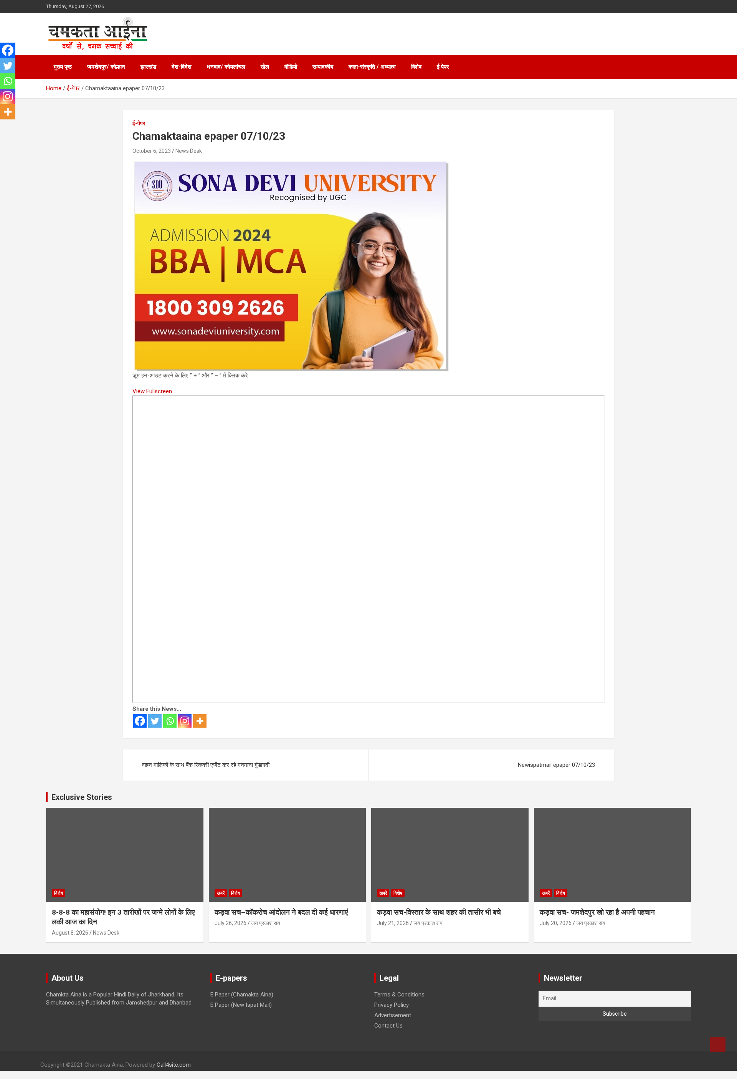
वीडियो (290, 66)
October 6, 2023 (151, 151)
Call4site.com (174, 1064)
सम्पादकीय (322, 66)
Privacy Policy (391, 1004)
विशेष (416, 66)
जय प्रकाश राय (265, 923)
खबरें (221, 893)
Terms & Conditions (399, 994)
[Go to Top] (717, 1044)
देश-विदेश (182, 66)
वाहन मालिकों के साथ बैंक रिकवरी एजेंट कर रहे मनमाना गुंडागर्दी (205, 764)
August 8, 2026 (70, 933)
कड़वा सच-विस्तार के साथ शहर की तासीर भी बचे (439, 912)
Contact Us (388, 1025)
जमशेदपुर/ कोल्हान (106, 66)
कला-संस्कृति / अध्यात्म (372, 66)
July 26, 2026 (230, 923)
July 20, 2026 (556, 923)
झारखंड (148, 66)
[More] (200, 721)
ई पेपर (443, 66)
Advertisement (392, 1015)
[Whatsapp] (170, 721)
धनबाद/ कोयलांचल (226, 66)
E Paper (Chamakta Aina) (241, 994)
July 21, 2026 (393, 923)
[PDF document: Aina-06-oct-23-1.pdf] (368, 549)
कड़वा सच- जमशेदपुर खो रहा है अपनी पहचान (597, 912)
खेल (265, 66)
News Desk (188, 151)
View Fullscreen (152, 391)
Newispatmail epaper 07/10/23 (556, 764)
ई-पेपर (138, 123)
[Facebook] (140, 721)
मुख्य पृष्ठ (63, 66)
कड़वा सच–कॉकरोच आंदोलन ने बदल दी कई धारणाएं (281, 912)
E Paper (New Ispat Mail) (241, 1004)
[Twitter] (155, 721)
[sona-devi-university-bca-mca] (290, 164)
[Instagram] (185, 721)
